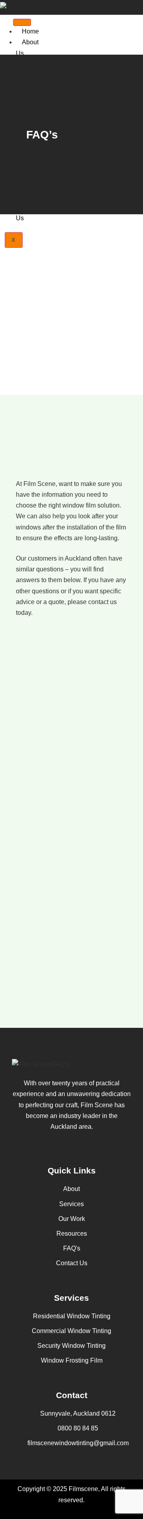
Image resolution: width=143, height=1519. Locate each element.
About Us (27, 47)
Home (30, 31)
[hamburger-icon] (22, 22)
